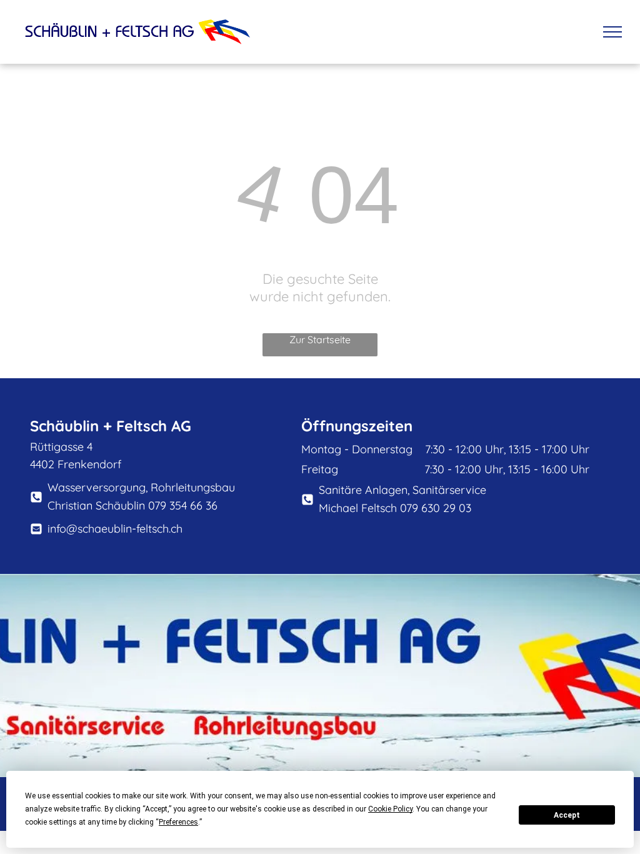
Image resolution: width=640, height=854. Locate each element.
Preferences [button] (178, 822)
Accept (567, 815)
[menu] (612, 32)
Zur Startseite (320, 339)
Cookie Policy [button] (390, 809)
